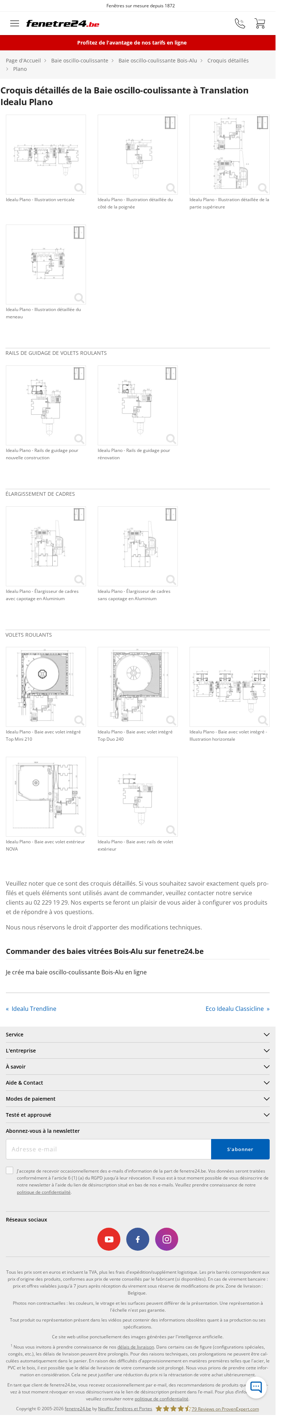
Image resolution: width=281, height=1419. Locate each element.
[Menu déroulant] (14, 23)
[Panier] (260, 23)
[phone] (240, 23)
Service (14, 1034)
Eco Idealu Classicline (235, 1009)
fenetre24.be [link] (78, 1408)
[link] (46, 155)
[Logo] (63, 23)
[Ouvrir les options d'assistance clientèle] (256, 1387)
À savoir (16, 1066)
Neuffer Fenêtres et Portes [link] (125, 1408)
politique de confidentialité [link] (161, 1399)
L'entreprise (21, 1050)
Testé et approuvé (28, 1114)
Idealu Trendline (33, 1009)
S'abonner (240, 1149)
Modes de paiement (31, 1098)
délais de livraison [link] (135, 1347)
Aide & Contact (24, 1082)
